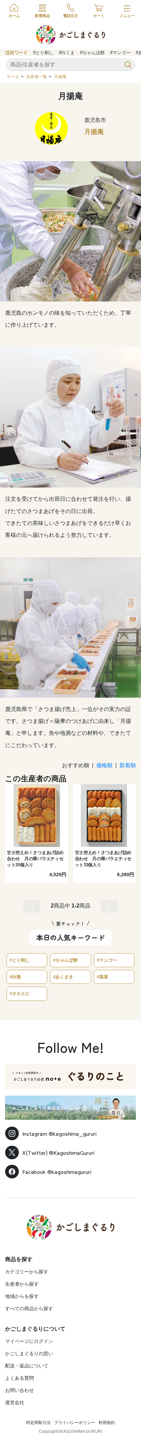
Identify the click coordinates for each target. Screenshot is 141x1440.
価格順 (104, 765)
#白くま (67, 52)
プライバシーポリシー (74, 1422)
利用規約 (107, 1422)
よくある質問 (19, 1378)
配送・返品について (26, 1365)
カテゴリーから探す (26, 1271)
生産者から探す (22, 1284)
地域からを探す (22, 1296)
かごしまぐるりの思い (29, 1353)
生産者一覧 (36, 76)
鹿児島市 (95, 120)
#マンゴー (120, 52)
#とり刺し (43, 52)
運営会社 (14, 1402)
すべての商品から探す (29, 1308)
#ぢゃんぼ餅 (92, 52)
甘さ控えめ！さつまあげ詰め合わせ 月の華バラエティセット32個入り (103, 858)
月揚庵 (60, 76)
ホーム (13, 76)
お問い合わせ (19, 1390)
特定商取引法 (38, 1422)
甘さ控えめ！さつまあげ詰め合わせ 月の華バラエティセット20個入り (35, 858)
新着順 (127, 765)
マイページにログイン (29, 1341)
